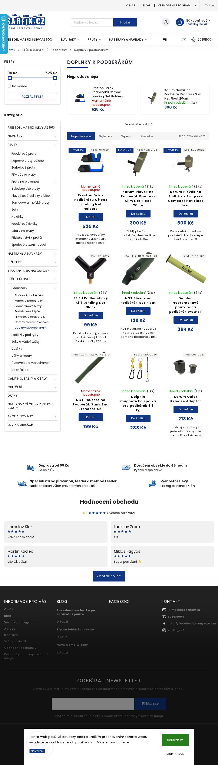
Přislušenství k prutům (27, 237)
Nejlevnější (106, 136)
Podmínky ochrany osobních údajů (26, 656)
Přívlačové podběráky (30, 317)
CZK (208, 5)
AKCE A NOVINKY (20, 416)
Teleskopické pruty (25, 188)
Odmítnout (175, 753)
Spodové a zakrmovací (28, 244)
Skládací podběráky (29, 295)
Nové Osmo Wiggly (72, 645)
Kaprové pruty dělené (27, 161)
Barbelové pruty (23, 167)
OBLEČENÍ (15, 387)
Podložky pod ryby (24, 335)
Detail (90, 217)
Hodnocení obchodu (109, 502)
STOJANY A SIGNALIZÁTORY (28, 271)
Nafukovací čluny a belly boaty (29, 406)
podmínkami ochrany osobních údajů (133, 716)
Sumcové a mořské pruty (30, 202)
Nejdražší (126, 136)
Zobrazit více (109, 576)
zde (126, 742)
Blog (146, 5)
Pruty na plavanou (25, 181)
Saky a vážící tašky (25, 341)
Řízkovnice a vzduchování (30, 363)
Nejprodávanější (81, 136)
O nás (130, 5)
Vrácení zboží (15, 641)
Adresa (10, 628)
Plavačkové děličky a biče (30, 196)
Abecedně (147, 136)
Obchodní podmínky (20, 648)
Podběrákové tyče (27, 311)
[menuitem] (30, 39)
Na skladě (34, 86)
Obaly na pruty (22, 231)
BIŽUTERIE (15, 262)
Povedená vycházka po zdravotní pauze (76, 612)
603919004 (176, 616)
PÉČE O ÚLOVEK (19, 279)
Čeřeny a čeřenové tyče (32, 322)
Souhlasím (175, 740)
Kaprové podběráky (29, 300)
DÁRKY (12, 396)
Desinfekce (19, 370)
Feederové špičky (24, 224)
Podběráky (19, 288)
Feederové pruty (23, 153)
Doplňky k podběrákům (31, 327)
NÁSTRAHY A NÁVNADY (25, 253)
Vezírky (16, 349)
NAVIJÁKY (15, 136)
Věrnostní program (174, 5)
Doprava (11, 635)
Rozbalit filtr (32, 96)
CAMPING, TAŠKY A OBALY (27, 378)
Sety (14, 209)
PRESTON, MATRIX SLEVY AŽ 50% (32, 127)
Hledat (125, 22)
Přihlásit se (150, 703)
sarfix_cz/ (176, 630)
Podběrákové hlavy (28, 306)
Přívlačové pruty (23, 174)
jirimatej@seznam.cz (184, 610)
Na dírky (17, 216)
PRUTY (12, 144)
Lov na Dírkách (20, 425)
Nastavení (37, 751)
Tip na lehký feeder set (76, 629)
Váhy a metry (21, 356)
